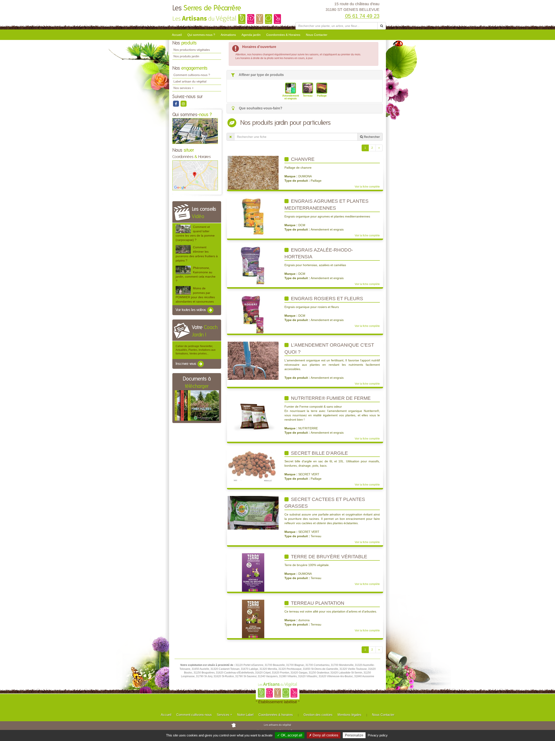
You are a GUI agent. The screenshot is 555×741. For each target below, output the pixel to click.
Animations (228, 34)
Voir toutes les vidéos (191, 310)
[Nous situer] (195, 175)
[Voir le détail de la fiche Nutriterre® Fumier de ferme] (253, 413)
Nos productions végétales (191, 49)
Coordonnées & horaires (275, 714)
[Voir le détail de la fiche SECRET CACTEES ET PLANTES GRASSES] (253, 512)
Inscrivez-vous (186, 364)
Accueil (177, 34)
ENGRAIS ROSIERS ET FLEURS (326, 298)
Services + (224, 714)
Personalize (354, 735)
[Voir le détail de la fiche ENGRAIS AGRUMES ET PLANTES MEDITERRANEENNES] (253, 216)
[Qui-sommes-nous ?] (195, 130)
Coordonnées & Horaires (283, 34)
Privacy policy (378, 735)
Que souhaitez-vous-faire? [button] (260, 108)
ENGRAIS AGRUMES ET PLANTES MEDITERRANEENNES (326, 204)
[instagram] (183, 103)
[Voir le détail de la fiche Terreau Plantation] (253, 618)
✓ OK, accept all (289, 735)
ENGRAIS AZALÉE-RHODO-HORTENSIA (318, 253)
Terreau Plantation (317, 603)
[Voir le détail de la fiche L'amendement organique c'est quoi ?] (253, 360)
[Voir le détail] (183, 229)
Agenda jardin (251, 34)
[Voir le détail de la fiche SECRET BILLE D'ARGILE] (253, 466)
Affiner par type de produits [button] (261, 75)
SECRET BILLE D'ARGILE (319, 453)
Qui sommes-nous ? (201, 34)
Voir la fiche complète (367, 186)
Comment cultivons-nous (194, 714)
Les (206, 8)
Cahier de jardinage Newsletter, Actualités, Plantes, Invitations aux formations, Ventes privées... (195, 350)
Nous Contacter (316, 34)
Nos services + (183, 88)
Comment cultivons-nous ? (191, 75)
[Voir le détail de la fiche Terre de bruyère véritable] (253, 572)
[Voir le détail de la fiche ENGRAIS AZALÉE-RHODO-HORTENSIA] (253, 265)
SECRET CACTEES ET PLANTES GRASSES (324, 503)
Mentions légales (349, 714)
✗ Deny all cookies (323, 735)
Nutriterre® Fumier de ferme (330, 398)
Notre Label (245, 714)
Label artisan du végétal (189, 81)
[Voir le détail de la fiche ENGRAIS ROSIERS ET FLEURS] (253, 314)
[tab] (304, 75)
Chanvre (302, 159)
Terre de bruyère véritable (328, 556)
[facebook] (176, 103)
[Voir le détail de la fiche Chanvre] (253, 172)
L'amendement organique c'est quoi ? (329, 348)
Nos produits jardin (186, 56)
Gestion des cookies (318, 714)
